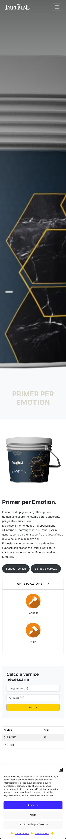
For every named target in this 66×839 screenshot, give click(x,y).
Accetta (33, 805)
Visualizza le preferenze (33, 824)
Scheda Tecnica (16, 568)
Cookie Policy (22, 833)
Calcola (33, 707)
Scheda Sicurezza (46, 568)
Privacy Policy (42, 833)
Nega (33, 814)
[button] (60, 769)
